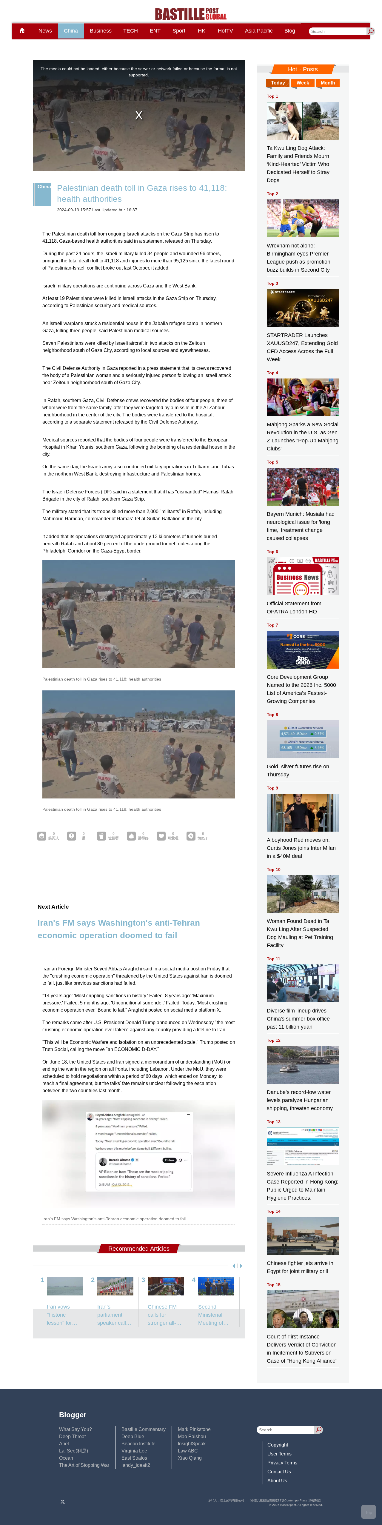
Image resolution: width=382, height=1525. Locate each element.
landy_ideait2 (135, 1465)
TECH (130, 31)
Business (101, 31)
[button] (232, 1266)
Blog (289, 31)
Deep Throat (72, 1436)
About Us (277, 1480)
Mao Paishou (192, 1436)
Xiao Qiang (190, 1458)
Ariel (64, 1443)
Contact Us (279, 1471)
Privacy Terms (282, 1462)
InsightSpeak (192, 1443)
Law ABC (188, 1450)
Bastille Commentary (143, 1429)
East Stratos (134, 1458)
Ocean (66, 1458)
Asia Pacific (259, 31)
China (71, 31)
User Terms (279, 1453)
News (45, 31)
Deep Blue (132, 1436)
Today (278, 82)
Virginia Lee (134, 1450)
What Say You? (75, 1429)
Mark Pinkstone (194, 1429)
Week (303, 82)
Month (328, 82)
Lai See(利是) (73, 1450)
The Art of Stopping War (84, 1465)
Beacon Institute (138, 1443)
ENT (155, 31)
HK (201, 31)
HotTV (225, 31)
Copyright (277, 1444)
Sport (178, 31)
